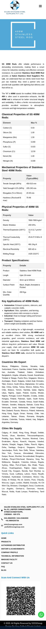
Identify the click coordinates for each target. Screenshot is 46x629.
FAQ (3, 567)
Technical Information (12, 556)
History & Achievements (12, 549)
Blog (3, 570)
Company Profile (9, 552)
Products (6, 542)
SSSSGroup (37, 623)
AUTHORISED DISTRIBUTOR (13, 545)
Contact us (6, 563)
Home (3, 538)
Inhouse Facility (9, 559)
